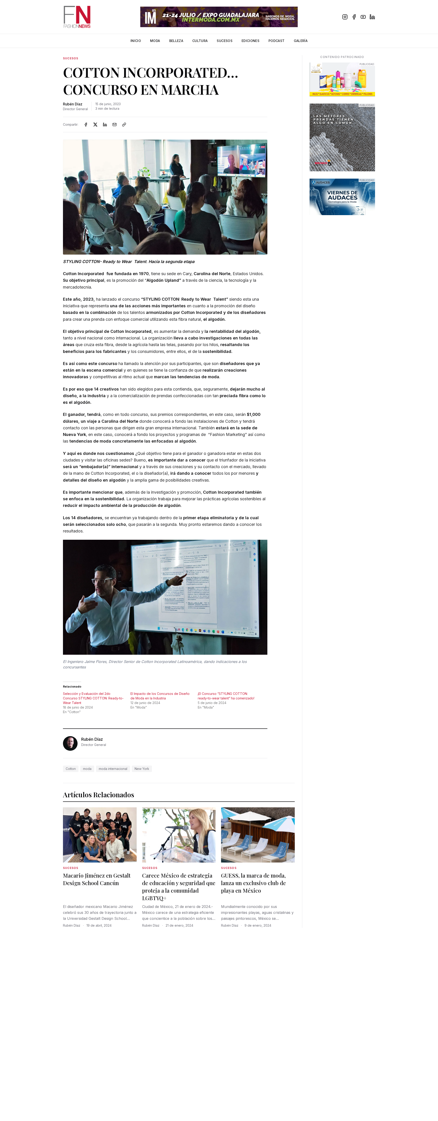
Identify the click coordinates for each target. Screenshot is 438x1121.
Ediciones (250, 41)
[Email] (114, 124)
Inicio (135, 41)
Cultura (200, 41)
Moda (155, 41)
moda (87, 769)
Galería (301, 41)
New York (142, 769)
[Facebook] (354, 17)
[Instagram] (345, 17)
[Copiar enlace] (124, 124)
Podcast (276, 41)
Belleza (176, 41)
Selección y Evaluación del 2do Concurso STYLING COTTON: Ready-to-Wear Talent (93, 698)
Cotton (71, 769)
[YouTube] (363, 17)
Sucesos (224, 41)
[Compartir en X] (95, 124)
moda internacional (113, 769)
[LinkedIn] (372, 17)
